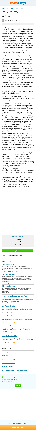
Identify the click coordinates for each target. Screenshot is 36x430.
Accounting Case (6, 352)
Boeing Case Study (7, 326)
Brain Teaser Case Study (9, 306)
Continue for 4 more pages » (18, 237)
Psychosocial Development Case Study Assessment (15, 370)
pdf (15, 243)
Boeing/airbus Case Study (10, 336)
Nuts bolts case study (7, 366)
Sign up (18, 385)
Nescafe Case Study (8, 265)
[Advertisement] (18, 210)
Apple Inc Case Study (8, 275)
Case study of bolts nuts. (8, 363)
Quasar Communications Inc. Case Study (14, 296)
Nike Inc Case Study (8, 316)
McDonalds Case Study (9, 286)
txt (16, 241)
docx (16, 244)
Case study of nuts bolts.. (8, 359)
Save (18, 251)
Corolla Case (5, 355)
